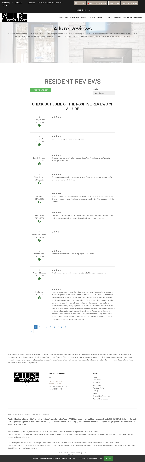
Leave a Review (41, 90)
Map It (5, 5)
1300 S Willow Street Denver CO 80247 (50, 3)
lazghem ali (39, 292)
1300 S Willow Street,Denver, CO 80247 (56, 382)
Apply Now (114, 3)
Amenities (74, 17)
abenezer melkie (39, 254)
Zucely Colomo (39, 120)
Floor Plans (63, 17)
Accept (108, 458)
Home (95, 377)
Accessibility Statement (101, 396)
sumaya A (39, 139)
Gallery (84, 17)
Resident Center (82, 10)
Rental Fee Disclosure (132, 17)
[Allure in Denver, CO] (14, 17)
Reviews (108, 17)
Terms (95, 393)
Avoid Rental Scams (97, 3)
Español (81, 4)
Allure (50, 377)
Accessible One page (100, 399)
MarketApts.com (81, 453)
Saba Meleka (39, 215)
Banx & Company (39, 158)
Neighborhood (96, 17)
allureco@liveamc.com (60, 386)
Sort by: (95, 89)
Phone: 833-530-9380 (55, 389)
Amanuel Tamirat (39, 273)
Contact (117, 17)
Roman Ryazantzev (39, 235)
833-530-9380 (17, 3)
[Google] (26, 386)
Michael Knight (39, 177)
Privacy (95, 391)
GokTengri (39, 196)
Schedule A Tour (129, 3)
